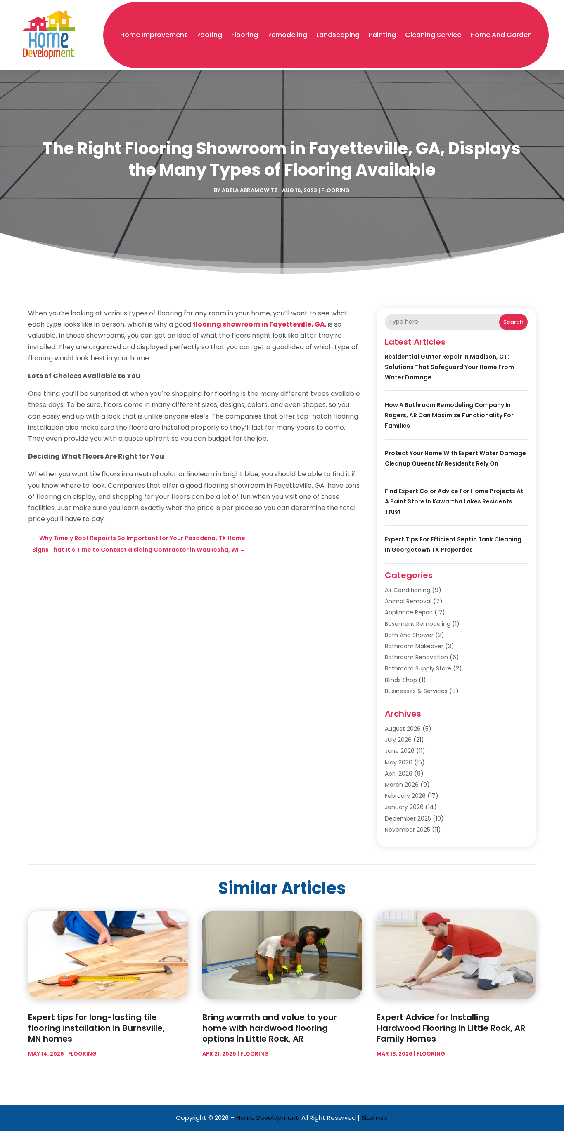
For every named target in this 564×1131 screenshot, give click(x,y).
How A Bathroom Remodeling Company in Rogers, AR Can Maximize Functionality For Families (449, 415)
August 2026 (403, 728)
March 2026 (402, 785)
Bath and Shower (409, 635)
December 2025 (408, 818)
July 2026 (398, 740)
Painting (382, 35)
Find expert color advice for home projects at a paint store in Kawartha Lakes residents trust (454, 501)
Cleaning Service (433, 35)
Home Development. (268, 1117)
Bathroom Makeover (414, 646)
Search (513, 322)
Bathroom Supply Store (418, 668)
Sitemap (374, 1117)
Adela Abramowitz (250, 190)
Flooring (244, 35)
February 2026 (405, 796)
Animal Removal (408, 601)
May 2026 (398, 762)
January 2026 (404, 807)
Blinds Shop (401, 680)
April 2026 (398, 773)
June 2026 (400, 751)
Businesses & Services (416, 691)
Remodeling (287, 35)
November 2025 (407, 829)
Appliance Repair (409, 612)
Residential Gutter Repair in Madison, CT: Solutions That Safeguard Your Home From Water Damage (449, 367)
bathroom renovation (416, 657)
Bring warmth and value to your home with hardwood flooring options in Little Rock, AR (269, 1027)
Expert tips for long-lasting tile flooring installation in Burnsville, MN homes (96, 1027)
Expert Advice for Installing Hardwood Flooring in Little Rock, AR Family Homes (451, 1027)
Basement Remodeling (417, 624)
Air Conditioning (407, 590)
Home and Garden (501, 35)
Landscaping (338, 35)
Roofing (209, 35)
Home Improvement (153, 35)
